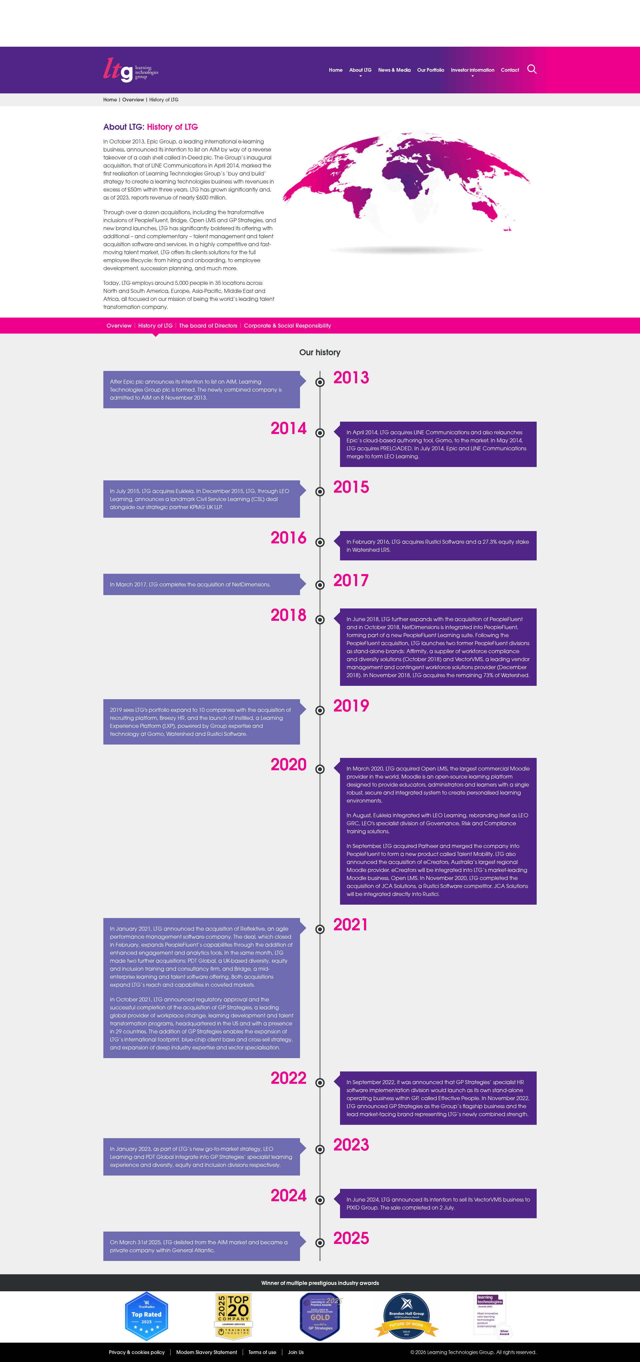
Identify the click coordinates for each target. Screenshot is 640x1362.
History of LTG (155, 325)
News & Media (394, 70)
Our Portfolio (430, 70)
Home (336, 70)
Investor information (472, 70)
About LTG (360, 70)
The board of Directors (208, 325)
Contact (510, 70)
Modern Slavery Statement (206, 1352)
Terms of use (262, 1352)
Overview (133, 100)
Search (532, 69)
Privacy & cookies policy (137, 1352)
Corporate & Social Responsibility (287, 325)
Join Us (296, 1352)
